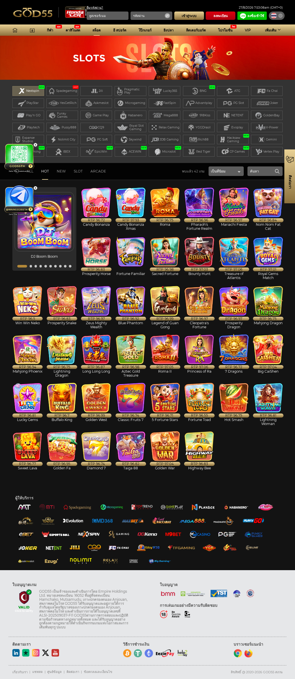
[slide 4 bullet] (40, 266)
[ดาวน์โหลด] (32, 30)
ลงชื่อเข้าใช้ (255, 16)
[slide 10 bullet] (70, 266)
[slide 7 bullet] (55, 266)
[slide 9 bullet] (65, 266)
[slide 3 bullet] (36, 266)
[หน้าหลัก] (15, 30)
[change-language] (277, 16)
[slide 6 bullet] (50, 266)
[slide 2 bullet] (31, 266)
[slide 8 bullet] (60, 266)
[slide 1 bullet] (22, 266)
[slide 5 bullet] (45, 266)
